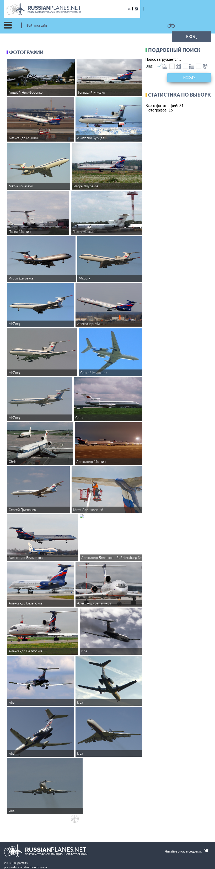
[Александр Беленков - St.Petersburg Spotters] (111, 516)
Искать (189, 78)
